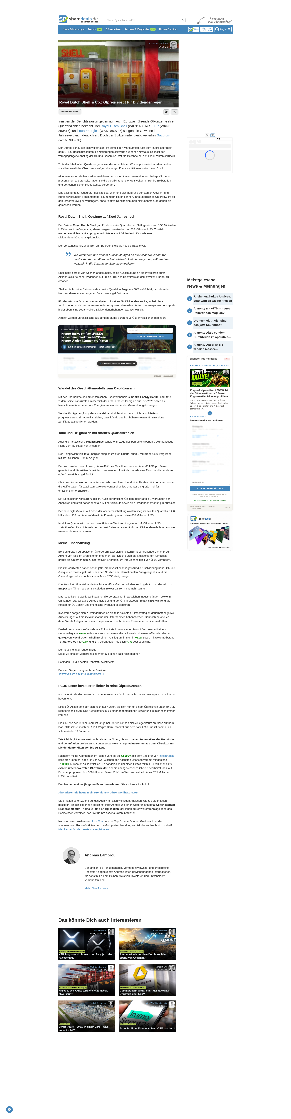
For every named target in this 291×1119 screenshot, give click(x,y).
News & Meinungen (74, 29)
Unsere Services (168, 29)
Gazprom (163, 135)
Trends (92, 29)
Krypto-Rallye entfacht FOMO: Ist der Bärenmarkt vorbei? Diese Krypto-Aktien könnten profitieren (84, 337)
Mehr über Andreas (96, 888)
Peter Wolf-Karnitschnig (95, 967)
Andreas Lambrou (158, 43)
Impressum (157, 376)
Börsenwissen (114, 29)
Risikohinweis (168, 376)
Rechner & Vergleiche (137, 29)
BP (156, 126)
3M (207, 135)
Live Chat (98, 821)
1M (212, 135)
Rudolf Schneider (98, 1003)
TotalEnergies (89, 131)
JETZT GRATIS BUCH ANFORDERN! (81, 674)
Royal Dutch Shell (114, 126)
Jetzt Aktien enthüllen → (150, 336)
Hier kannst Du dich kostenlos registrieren (83, 829)
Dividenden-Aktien (70, 111)
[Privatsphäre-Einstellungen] (9, 1109)
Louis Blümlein (99, 930)
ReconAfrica (166, 755)
